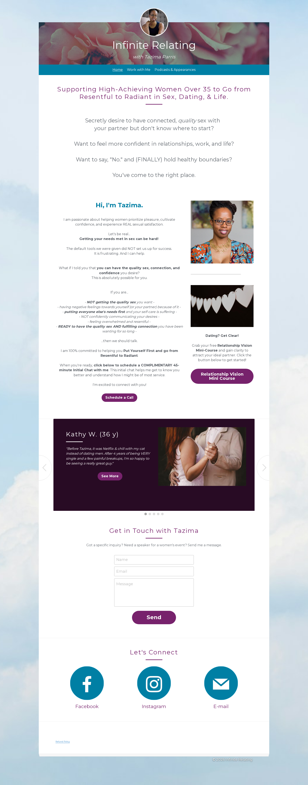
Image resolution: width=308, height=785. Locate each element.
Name (122, 559)
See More (110, 476)
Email (121, 571)
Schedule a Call (119, 398)
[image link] (87, 683)
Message (124, 584)
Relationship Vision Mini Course (222, 376)
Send (154, 617)
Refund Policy (63, 741)
